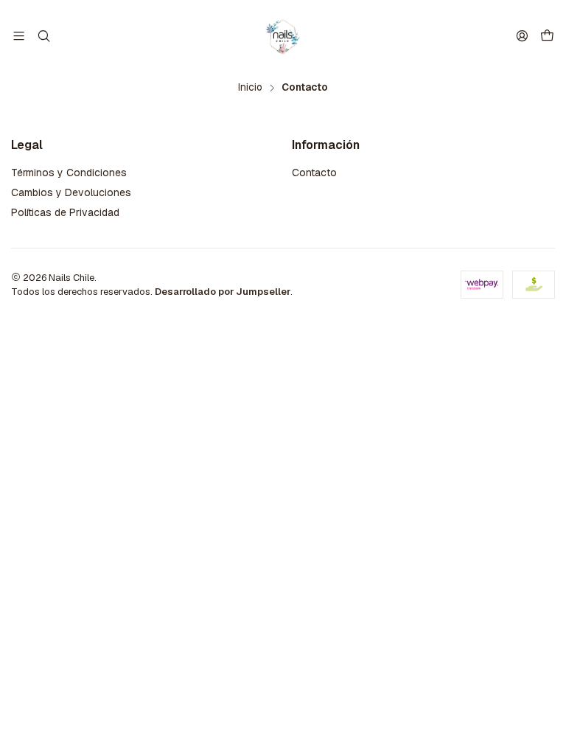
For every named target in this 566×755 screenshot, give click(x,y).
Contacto (314, 172)
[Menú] (19, 35)
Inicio (250, 88)
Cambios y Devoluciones (71, 192)
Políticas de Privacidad (65, 212)
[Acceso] (522, 35)
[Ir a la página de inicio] (282, 36)
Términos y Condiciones (69, 172)
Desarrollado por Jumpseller (222, 291)
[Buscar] (43, 35)
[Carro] (547, 36)
